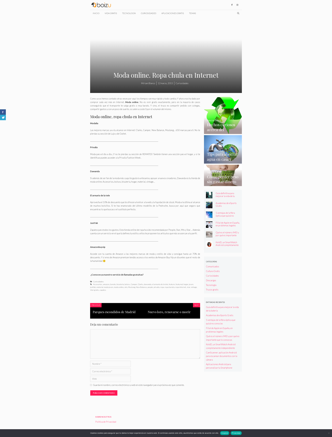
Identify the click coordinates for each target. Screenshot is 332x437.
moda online (119, 287)
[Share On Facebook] (3, 112)
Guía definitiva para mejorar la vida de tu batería (225, 196)
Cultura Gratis (213, 271)
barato (113, 284)
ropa (162, 287)
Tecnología (129, 13)
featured (179, 284)
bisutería (120, 284)
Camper (134, 284)
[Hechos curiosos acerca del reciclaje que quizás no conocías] (223, 132)
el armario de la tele (160, 284)
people (150, 287)
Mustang (131, 287)
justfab (93, 287)
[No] (328, 433)
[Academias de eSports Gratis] (209, 206)
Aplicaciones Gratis (172, 13)
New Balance (141, 287)
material (99, 287)
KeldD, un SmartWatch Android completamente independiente (227, 245)
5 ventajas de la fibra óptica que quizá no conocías (225, 215)
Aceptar (224, 433)
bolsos (127, 284)
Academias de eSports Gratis (226, 204)
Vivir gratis (94, 290)
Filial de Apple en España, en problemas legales (228, 224)
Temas (192, 13)
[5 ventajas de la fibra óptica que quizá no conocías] (209, 216)
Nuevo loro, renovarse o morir (169, 312)
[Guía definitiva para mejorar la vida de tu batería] (209, 196)
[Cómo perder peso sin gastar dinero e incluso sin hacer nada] (223, 184)
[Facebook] (232, 5)
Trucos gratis (212, 289)
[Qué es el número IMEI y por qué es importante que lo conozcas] (209, 235)
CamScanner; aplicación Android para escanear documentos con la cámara (221, 356)
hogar (186, 284)
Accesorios (97, 284)
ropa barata (170, 287)
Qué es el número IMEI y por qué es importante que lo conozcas (227, 235)
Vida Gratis (111, 13)
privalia (157, 287)
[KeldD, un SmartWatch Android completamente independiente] (209, 245)
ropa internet (180, 287)
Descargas (211, 280)
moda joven (108, 287)
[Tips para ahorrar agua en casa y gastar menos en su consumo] (223, 161)
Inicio (96, 13)
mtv (126, 287)
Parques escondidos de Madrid (114, 312)
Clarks (140, 284)
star (188, 287)
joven (191, 284)
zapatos (103, 290)
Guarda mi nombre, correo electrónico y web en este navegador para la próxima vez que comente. (138, 385)
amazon (106, 284)
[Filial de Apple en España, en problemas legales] (209, 226)
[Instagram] (237, 5)
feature (172, 284)
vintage (194, 287)
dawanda (147, 284)
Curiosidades (148, 13)
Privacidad (236, 433)
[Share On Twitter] (3, 117)
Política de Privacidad (105, 421)
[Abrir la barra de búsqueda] (238, 13)
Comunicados (212, 266)
